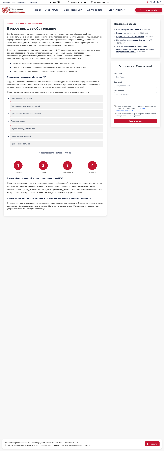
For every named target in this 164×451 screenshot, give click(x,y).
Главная (37, 10)
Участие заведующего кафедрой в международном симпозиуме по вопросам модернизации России (135, 49)
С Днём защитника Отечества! (130, 37)
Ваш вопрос (119, 91)
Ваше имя (118, 73)
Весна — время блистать (127, 33)
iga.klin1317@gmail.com (103, 2)
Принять (153, 444)
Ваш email (118, 82)
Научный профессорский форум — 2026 (134, 40)
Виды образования (73, 10)
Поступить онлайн (148, 10)
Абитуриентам (94, 10)
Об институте (51, 10)
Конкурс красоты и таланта (128, 29)
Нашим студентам (116, 10)
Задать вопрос (135, 121)
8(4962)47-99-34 (78, 2)
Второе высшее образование (30, 23)
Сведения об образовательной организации (19, 2)
